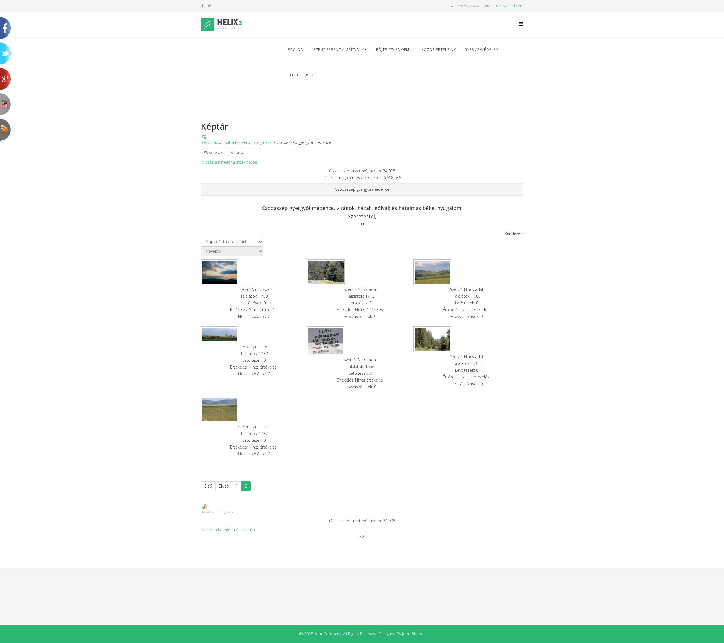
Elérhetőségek (303, 75)
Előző (224, 486)
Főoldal (296, 49)
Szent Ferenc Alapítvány (338, 49)
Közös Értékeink (438, 49)
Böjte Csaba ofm (392, 49)
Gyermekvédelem (481, 49)
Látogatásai (262, 142)
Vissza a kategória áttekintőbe (229, 162)
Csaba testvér (234, 142)
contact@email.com (506, 5)
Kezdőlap (209, 142)
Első (208, 486)
